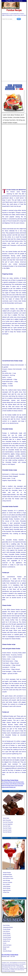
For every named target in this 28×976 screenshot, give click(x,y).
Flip (18, 89)
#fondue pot (16, 783)
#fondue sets (12, 787)
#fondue (6, 782)
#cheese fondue (20, 782)
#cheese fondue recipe (7, 783)
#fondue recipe (12, 782)
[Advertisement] (14, 37)
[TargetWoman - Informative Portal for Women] (14, 5)
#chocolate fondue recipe (11, 785)
